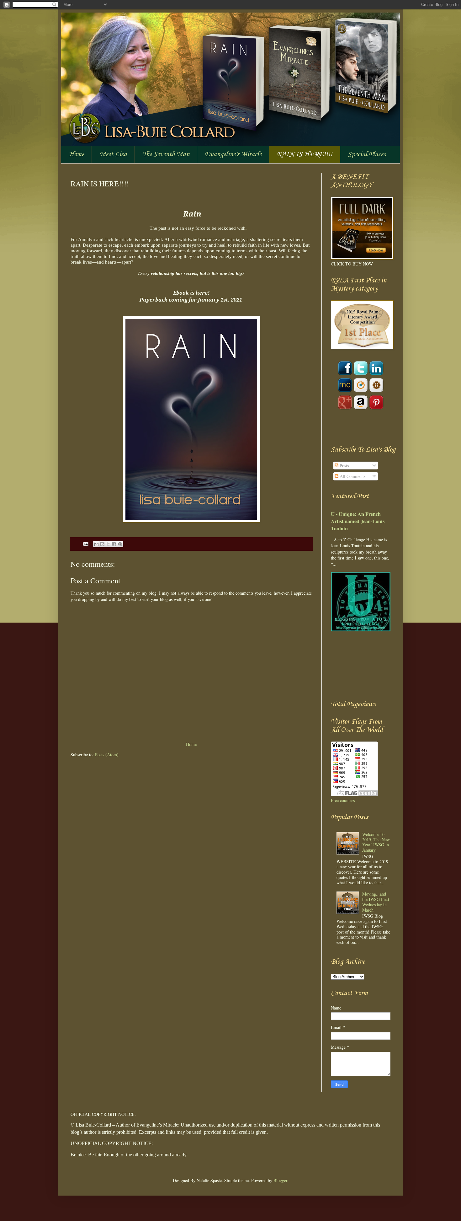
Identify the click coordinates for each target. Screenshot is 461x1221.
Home (76, 154)
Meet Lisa (113, 154)
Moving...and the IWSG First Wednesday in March (375, 902)
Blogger (280, 1180)
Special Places (367, 154)
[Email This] (96, 544)
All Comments (351, 476)
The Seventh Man (165, 154)
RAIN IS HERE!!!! (304, 154)
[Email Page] (85, 543)
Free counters (343, 800)
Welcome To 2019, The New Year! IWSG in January (376, 842)
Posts (343, 466)
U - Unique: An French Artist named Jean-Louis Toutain (357, 521)
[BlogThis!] (102, 544)
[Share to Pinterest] (120, 544)
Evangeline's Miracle (233, 154)
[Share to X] (108, 544)
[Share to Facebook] (114, 544)
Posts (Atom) (107, 755)
